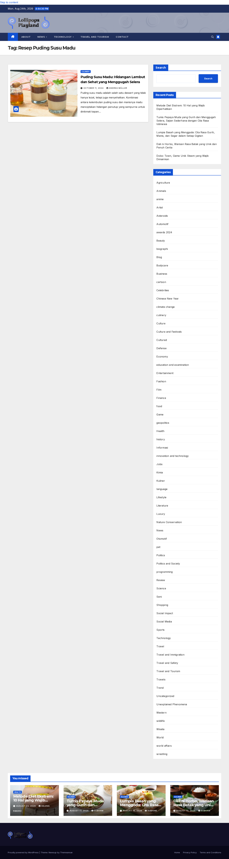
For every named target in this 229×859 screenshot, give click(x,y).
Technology (63, 36)
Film (158, 389)
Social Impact (164, 613)
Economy (162, 356)
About (26, 36)
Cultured (161, 340)
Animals (161, 190)
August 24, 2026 (26, 806)
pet (158, 547)
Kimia (159, 472)
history (160, 439)
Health (160, 431)
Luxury (160, 513)
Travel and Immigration (170, 654)
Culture (160, 323)
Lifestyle (161, 497)
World (160, 737)
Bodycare (162, 265)
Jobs (159, 464)
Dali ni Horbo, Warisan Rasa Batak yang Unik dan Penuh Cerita (193, 805)
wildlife (160, 720)
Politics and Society (168, 563)
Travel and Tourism (95, 36)
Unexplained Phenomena (171, 704)
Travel (160, 646)
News (41, 36)
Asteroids (162, 215)
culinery (85, 71)
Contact (122, 36)
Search (161, 67)
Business (161, 273)
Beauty (160, 240)
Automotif (162, 224)
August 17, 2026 (79, 810)
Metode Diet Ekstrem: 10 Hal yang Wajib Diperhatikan (33, 800)
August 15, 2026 (133, 810)
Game (159, 414)
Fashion (161, 381)
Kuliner (160, 480)
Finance (161, 398)
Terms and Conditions (210, 852)
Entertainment (164, 373)
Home (177, 852)
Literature (162, 505)
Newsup (53, 852)
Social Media (164, 621)
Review (160, 580)
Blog (159, 257)
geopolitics (162, 422)
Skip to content (9, 2)
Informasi (162, 447)
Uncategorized (165, 696)
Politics (160, 555)
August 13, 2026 (186, 810)
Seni (159, 596)
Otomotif (161, 538)
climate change (165, 306)
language (161, 489)
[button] (212, 36)
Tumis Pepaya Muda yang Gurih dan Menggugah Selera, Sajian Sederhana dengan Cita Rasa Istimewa (186, 121)
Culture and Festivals (169, 331)
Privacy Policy (190, 852)
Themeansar (66, 852)
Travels (160, 679)
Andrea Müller (118, 88)
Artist (159, 207)
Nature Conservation (169, 522)
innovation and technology (172, 455)
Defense (161, 348)
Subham (98, 810)
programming (164, 571)
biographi (162, 248)
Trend (160, 687)
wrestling (161, 754)
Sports (160, 629)
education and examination (172, 364)
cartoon (161, 282)
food (159, 406)
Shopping (162, 605)
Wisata (160, 729)
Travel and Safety (167, 662)
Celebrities (162, 290)
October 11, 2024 (93, 88)
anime (160, 199)
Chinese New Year (167, 298)
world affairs (164, 745)
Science (161, 588)
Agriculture (163, 182)
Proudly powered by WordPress (23, 852)
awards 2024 (164, 232)
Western (161, 712)
